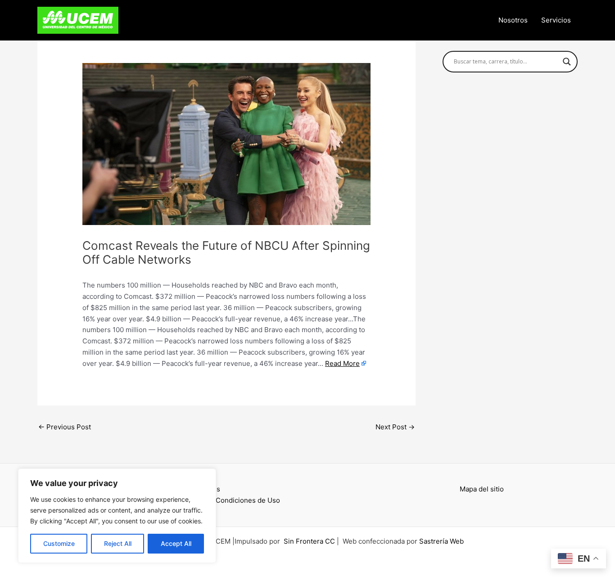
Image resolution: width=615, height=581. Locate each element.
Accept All (176, 543)
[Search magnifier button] (567, 61)
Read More (342, 363)
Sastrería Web (441, 541)
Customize (59, 543)
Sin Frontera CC (309, 541)
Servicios (556, 20)
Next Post (395, 427)
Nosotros (513, 20)
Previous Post (64, 427)
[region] (117, 515)
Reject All (117, 543)
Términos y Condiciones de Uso (229, 500)
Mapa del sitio (482, 489)
